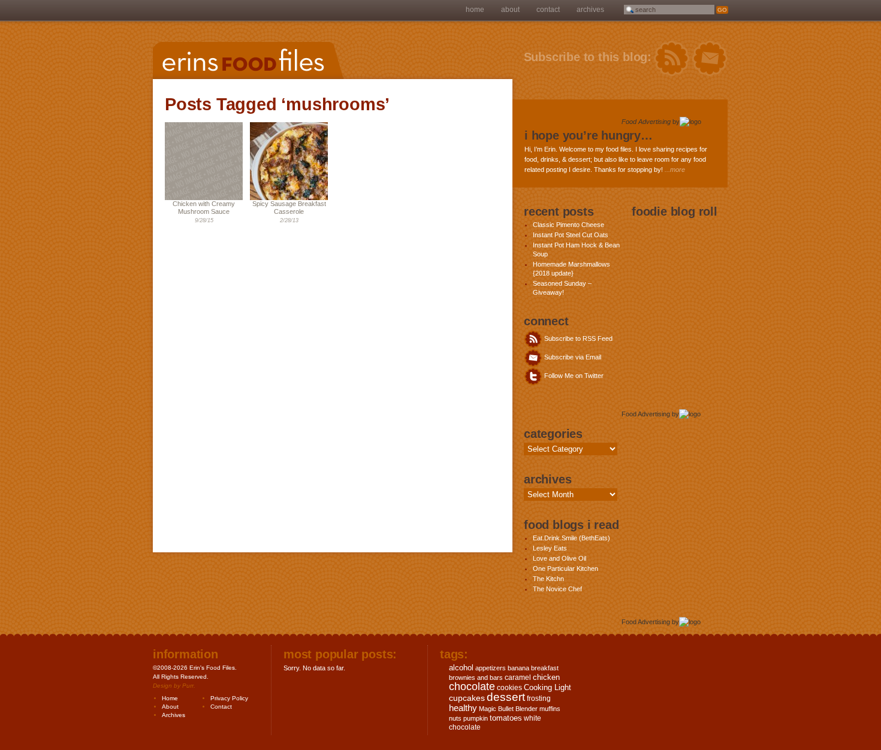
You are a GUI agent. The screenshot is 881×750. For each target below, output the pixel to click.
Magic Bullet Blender (508, 708)
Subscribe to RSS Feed (577, 338)
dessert (506, 697)
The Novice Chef (557, 588)
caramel (518, 677)
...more (675, 169)
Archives (590, 9)
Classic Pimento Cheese (568, 224)
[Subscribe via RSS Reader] (671, 59)
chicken (546, 677)
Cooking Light (547, 687)
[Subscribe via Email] (710, 59)
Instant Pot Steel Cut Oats (570, 234)
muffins (549, 708)
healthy (463, 708)
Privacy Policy (229, 698)
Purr (188, 685)
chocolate (472, 686)
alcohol (461, 667)
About (510, 9)
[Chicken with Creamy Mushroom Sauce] (204, 197)
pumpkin (475, 718)
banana (518, 668)
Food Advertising (646, 121)
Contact (548, 9)
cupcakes (467, 698)
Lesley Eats (550, 548)
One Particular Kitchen (565, 568)
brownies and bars (476, 677)
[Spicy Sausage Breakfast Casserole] (289, 197)
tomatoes (506, 717)
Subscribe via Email (571, 357)
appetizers (490, 668)
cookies (509, 688)
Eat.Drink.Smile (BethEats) (571, 538)
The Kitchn (548, 578)
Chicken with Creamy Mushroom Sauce (204, 207)
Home (475, 9)
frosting (539, 698)
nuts (455, 718)
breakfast (545, 668)
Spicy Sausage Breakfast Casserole (289, 207)
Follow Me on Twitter (573, 375)
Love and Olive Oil (559, 558)
